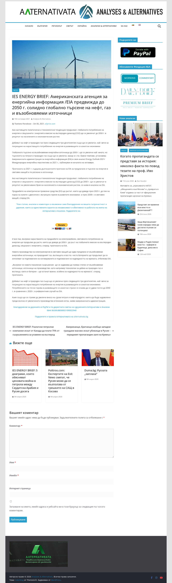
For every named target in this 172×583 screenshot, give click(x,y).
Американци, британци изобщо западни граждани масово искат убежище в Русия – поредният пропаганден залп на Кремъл (87, 330)
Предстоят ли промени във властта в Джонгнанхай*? (148, 207)
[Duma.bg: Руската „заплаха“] (98, 351)
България (42, 26)
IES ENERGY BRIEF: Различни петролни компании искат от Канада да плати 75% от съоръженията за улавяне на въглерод (36, 330)
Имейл (14, 475)
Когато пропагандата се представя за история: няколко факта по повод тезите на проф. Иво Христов (139, 166)
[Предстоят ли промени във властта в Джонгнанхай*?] (126, 209)
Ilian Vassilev (141, 181)
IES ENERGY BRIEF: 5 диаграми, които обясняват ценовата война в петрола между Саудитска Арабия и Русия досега (25, 381)
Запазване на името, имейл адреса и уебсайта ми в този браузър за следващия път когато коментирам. (57, 508)
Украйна (82, 26)
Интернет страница (20, 488)
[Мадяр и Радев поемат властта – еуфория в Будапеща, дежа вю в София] (126, 248)
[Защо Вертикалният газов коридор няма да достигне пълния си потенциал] (126, 228)
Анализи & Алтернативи (104, 26)
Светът (69, 26)
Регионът (57, 26)
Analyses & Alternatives (42, 119)
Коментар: (15, 425)
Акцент (123, 150)
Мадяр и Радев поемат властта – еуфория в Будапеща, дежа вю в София (148, 246)
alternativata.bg (81, 316)
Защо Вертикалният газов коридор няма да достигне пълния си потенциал (148, 226)
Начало (29, 26)
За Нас (124, 26)
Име (12, 462)
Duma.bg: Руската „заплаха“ (95, 372)
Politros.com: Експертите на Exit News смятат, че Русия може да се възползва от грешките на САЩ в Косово (61, 381)
